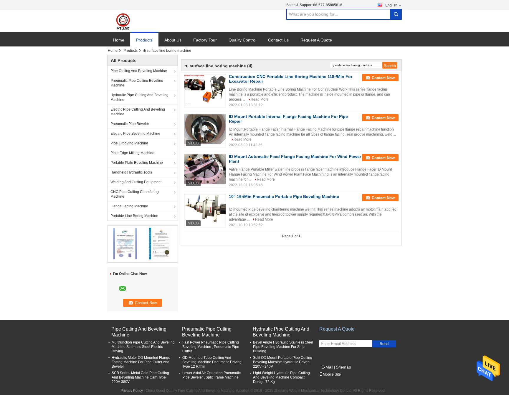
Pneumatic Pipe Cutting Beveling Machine (136, 83)
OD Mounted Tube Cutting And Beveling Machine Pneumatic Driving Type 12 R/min (212, 362)
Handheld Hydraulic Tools (131, 172)
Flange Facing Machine (129, 206)
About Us (172, 40)
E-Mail (327, 367)
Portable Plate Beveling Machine (136, 163)
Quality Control (242, 40)
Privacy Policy (131, 391)
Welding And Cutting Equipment (135, 182)
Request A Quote (316, 40)
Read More (260, 99)
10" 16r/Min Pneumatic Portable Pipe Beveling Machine (284, 196)
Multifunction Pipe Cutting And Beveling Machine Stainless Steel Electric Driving (143, 346)
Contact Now (383, 78)
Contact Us (278, 40)
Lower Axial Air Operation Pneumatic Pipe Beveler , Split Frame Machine (211, 375)
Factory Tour (205, 40)
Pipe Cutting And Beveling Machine (138, 71)
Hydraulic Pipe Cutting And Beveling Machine (139, 97)
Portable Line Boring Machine (134, 216)
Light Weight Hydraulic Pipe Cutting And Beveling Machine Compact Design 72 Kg (281, 377)
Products (144, 40)
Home (118, 40)
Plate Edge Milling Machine (132, 153)
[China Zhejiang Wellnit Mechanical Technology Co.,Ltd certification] (125, 243)
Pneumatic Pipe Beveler (129, 124)
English (391, 5)
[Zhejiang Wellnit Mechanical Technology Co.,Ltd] (126, 21)
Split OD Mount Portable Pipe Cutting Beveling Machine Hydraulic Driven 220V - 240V (282, 362)
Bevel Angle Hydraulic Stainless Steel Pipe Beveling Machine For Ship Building (283, 346)
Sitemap (343, 367)
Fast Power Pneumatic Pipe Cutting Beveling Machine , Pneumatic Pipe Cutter (210, 346)
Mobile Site (332, 374)
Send (384, 343)
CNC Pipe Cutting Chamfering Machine (134, 194)
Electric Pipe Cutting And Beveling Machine (137, 111)
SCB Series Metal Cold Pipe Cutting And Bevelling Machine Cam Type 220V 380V (140, 377)
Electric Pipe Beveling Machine (135, 133)
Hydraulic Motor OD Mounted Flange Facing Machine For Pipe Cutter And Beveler (141, 362)
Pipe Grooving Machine (129, 143)
